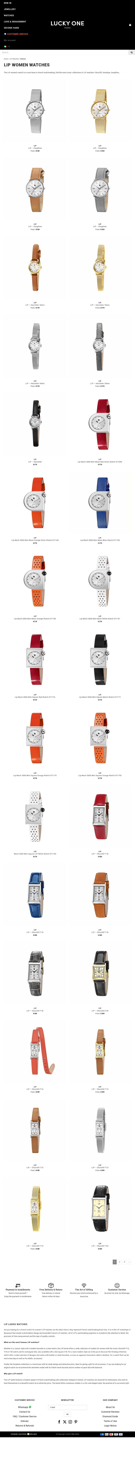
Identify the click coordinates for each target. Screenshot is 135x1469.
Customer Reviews (110, 1412)
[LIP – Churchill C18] (100, 943)
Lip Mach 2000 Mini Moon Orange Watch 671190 (35, 619)
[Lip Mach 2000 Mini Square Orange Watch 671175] (35, 708)
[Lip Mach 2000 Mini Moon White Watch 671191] (100, 551)
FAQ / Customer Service (24, 1416)
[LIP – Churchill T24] (100, 1179)
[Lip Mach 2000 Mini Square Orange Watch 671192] (100, 708)
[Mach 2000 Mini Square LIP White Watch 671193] (35, 786)
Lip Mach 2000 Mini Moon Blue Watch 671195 (100, 540)
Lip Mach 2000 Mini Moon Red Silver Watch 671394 (100, 462)
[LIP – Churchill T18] (100, 786)
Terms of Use (110, 1421)
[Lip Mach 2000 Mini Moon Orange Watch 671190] (35, 551)
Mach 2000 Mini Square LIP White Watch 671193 (35, 854)
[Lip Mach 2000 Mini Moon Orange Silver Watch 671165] (35, 473)
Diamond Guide (110, 1416)
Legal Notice (110, 1425)
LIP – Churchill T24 (100, 1246)
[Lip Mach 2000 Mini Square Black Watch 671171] (100, 630)
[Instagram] (70, 1422)
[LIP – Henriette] (35, 394)
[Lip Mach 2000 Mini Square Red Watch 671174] (35, 630)
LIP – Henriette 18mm (35, 305)
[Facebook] (59, 1422)
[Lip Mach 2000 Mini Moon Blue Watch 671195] (100, 473)
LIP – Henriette (35, 462)
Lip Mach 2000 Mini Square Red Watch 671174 (35, 697)
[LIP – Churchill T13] (35, 1022)
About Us (110, 1407)
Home (6, 59)
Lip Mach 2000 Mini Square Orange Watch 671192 (100, 775)
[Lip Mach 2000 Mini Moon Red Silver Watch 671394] (100, 394)
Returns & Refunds (25, 1425)
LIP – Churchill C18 (100, 1011)
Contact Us (24, 1412)
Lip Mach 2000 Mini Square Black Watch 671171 (100, 697)
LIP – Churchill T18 (100, 854)
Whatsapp (23, 1407)
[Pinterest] (76, 1422)
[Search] (131, 52)
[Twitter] (65, 1422)
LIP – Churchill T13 (35, 1089)
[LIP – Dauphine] (35, 81)
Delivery (25, 1421)
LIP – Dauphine (35, 148)
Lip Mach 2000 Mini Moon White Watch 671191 (100, 619)
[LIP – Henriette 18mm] (35, 237)
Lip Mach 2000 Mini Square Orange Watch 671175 (35, 775)
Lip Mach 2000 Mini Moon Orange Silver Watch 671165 (35, 540)
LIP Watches (14, 59)
